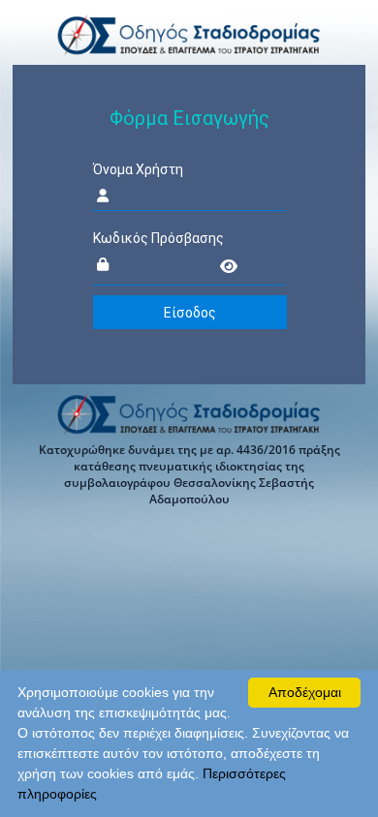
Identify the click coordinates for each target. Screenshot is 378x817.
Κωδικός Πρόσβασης (158, 238)
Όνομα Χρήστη (138, 169)
